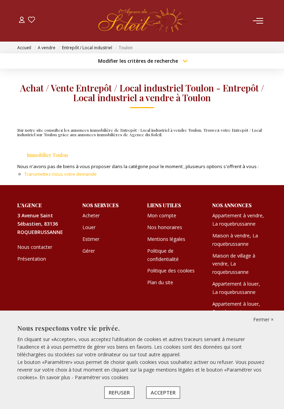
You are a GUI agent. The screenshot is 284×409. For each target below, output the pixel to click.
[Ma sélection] (31, 20)
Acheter (91, 215)
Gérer (88, 250)
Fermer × (263, 319)
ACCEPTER (163, 392)
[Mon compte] (22, 20)
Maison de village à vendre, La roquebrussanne (233, 264)
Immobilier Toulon (47, 155)
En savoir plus (55, 377)
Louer (89, 227)
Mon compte (161, 215)
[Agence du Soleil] (144, 20)
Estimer (90, 239)
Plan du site (160, 282)
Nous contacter (34, 247)
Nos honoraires (164, 227)
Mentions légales (166, 239)
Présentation (31, 258)
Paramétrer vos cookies (101, 377)
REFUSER (119, 392)
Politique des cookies (171, 270)
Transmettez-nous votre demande (60, 174)
